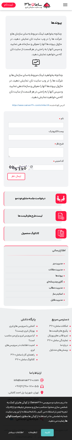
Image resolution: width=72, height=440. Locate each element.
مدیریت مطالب (56, 288)
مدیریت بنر (58, 264)
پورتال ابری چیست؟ (25, 331)
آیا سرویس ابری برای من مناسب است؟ (20, 338)
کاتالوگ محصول (30, 234)
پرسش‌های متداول (58, 350)
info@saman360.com (26, 380)
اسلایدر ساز (58, 294)
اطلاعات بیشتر (15, 432)
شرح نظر (59, 144)
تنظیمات (32, 432)
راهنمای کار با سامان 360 (23, 355)
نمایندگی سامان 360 (57, 341)
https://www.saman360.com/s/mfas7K (30, 105)
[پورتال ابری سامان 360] (37, 5)
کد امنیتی (58, 161)
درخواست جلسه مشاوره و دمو (30, 199)
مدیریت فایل (57, 300)
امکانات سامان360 (58, 326)
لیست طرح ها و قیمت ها (30, 216)
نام (61, 119)
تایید (47, 432)
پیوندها (59, 276)
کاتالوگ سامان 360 (25, 360)
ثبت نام (8, 5)
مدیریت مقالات (56, 270)
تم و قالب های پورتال (58, 336)
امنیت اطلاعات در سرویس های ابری (20, 347)
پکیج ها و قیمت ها (58, 331)
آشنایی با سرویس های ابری (22, 326)
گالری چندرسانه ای (55, 282)
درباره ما (64, 345)
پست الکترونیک (56, 131)
